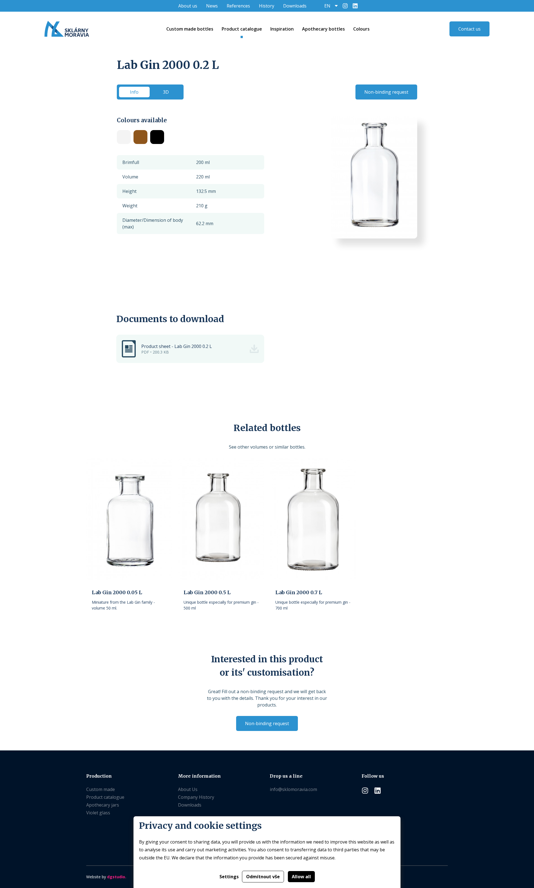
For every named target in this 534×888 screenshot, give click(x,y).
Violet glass (98, 813)
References (238, 6)
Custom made (100, 789)
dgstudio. (116, 876)
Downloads (294, 6)
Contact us (469, 29)
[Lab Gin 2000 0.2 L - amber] (140, 137)
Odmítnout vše (263, 877)
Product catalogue (105, 797)
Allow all (301, 877)
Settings (229, 877)
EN (327, 6)
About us (187, 6)
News (212, 6)
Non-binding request (386, 92)
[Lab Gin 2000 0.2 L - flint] (124, 137)
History (266, 6)
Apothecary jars (102, 805)
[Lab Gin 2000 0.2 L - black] (157, 137)
